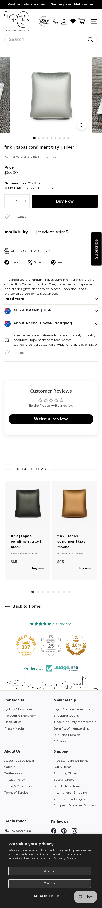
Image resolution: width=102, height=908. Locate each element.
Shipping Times (65, 773)
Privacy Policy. (65, 858)
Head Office (12, 722)
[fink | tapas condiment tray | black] (27, 503)
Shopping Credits (66, 716)
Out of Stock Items (67, 786)
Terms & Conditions (18, 786)
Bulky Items (62, 767)
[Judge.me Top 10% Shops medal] (51, 645)
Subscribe (96, 249)
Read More (14, 299)
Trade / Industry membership (75, 722)
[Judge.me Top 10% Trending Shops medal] (76, 645)
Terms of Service (16, 792)
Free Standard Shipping (71, 760)
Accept (49, 871)
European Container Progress (75, 805)
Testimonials (13, 773)
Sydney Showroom (18, 709)
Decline (49, 883)
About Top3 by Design (20, 760)
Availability (37, 231)
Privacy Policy (14, 780)
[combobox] (51, 39)
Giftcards (60, 741)
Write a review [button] (51, 419)
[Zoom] (81, 125)
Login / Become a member (73, 709)
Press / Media (14, 728)
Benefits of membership (71, 728)
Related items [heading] (31, 469)
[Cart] (82, 21)
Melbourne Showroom (20, 716)
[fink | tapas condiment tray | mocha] (74, 503)
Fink (36, 157)
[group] (27, 530)
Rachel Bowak (16, 157)
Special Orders (64, 780)
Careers (9, 767)
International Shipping (70, 792)
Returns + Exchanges (69, 799)
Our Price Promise (67, 735)
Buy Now (65, 201)
